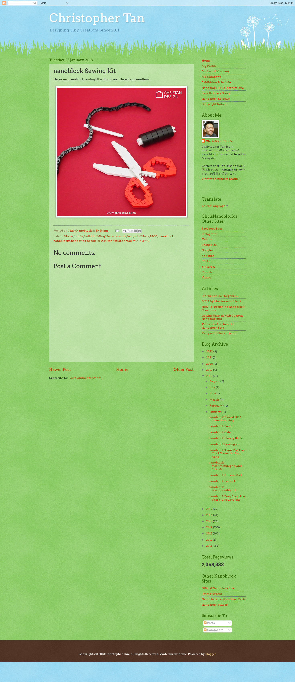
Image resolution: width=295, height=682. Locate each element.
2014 (209, 527)
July (213, 387)
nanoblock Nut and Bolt (225, 475)
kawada (121, 236)
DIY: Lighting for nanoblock (221, 301)
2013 (209, 533)
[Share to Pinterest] (139, 231)
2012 (209, 539)
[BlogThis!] (128, 231)
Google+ (208, 250)
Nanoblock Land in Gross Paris (223, 599)
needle (92, 240)
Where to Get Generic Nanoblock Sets (217, 326)
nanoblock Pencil (221, 426)
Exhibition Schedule (216, 82)
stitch (108, 240)
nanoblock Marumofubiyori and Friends (225, 466)
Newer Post (60, 369)
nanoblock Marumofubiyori (222, 488)
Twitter (207, 239)
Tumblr (207, 272)
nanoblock (166, 236)
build (88, 236)
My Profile (209, 66)
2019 (209, 369)
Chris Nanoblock (219, 141)
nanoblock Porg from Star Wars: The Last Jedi (227, 498)
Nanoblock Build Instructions (223, 87)
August (215, 381)
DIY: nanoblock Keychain (220, 295)
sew (100, 240)
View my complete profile (220, 178)
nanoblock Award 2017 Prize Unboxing (225, 418)
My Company (211, 76)
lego (130, 236)
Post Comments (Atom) (85, 377)
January (215, 411)
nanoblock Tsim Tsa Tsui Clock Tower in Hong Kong (227, 453)
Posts (210, 622)
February (216, 405)
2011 (209, 545)
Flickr (206, 261)
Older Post (184, 369)
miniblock (141, 236)
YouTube (208, 255)
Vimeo (206, 277)
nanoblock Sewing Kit (224, 444)
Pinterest (208, 266)
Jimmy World (212, 593)
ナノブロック (141, 240)
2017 (209, 508)
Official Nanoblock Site (218, 588)
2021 (209, 357)
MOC (153, 236)
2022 (209, 351)
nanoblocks (61, 240)
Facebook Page (212, 228)
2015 (209, 521)
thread (127, 240)
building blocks (104, 236)
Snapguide (209, 244)
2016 (209, 515)
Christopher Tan (97, 18)
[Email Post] (117, 230)
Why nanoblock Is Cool (218, 333)
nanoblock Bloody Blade (226, 438)
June (213, 393)
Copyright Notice (214, 104)
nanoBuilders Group (216, 93)
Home (122, 369)
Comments (214, 629)
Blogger (210, 654)
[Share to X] (132, 231)
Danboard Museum (215, 71)
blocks (68, 236)
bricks (78, 236)
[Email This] (124, 231)
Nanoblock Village (215, 604)
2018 (209, 375)
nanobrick (78, 240)
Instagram (209, 234)
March (215, 399)
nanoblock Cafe (220, 432)
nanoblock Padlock (222, 481)
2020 (210, 363)
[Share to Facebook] (136, 231)
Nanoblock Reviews (216, 98)
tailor (117, 240)
